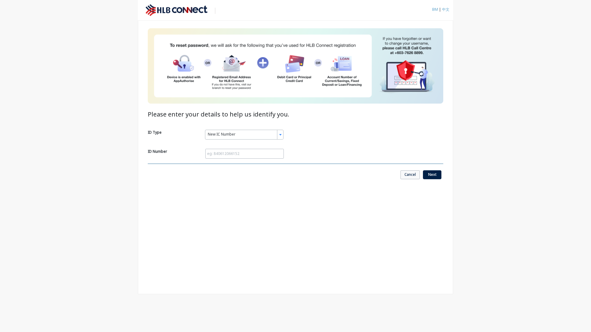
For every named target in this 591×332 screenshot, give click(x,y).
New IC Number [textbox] (221, 134)
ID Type (155, 132)
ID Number (157, 151)
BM (435, 9)
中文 (445, 9)
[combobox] (244, 135)
